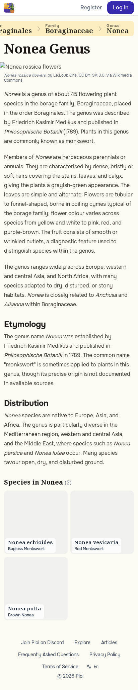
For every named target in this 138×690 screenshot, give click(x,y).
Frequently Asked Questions (48, 655)
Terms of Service (60, 667)
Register (91, 7)
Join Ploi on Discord (42, 642)
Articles (109, 642)
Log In (121, 7)
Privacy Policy (104, 655)
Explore (82, 642)
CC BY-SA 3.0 (92, 75)
